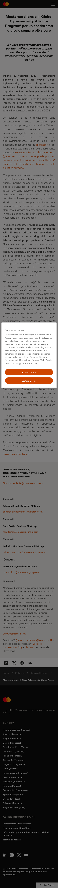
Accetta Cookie (29, 372)
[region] (29, 355)
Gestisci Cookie (29, 380)
